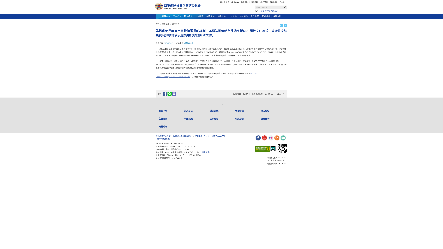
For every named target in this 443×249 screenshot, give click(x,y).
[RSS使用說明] (277, 138)
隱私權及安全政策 (163, 136)
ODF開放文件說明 (202, 136)
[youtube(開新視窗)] (264, 138)
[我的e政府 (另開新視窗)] (273, 149)
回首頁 (222, 2)
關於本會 (163, 111)
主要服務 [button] (221, 16)
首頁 (157, 24)
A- (285, 26)
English (283, 2)
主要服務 (163, 118)
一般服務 (188, 118)
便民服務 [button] (210, 16)
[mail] (283, 138)
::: (156, 15)
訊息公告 (188, 111)
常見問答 (244, 2)
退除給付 (275, 11)
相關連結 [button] (277, 16)
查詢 (285, 7)
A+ (281, 26)
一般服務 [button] (232, 16)
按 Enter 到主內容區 (6, 1)
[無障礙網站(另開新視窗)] (262, 149)
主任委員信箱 (233, 2)
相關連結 (163, 126)
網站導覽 (264, 2)
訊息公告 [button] (177, 16)
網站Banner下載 (219, 136)
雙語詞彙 (274, 2)
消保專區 (254, 2)
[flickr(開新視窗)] (271, 138)
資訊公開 (239, 118)
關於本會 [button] (166, 16)
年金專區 (199, 16)
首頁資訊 (165, 24)
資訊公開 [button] (255, 16)
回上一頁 (280, 94)
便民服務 (265, 111)
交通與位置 (204, 152)
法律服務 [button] (243, 16)
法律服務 (214, 118)
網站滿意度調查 (163, 139)
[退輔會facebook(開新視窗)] (258, 138)
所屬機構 (265, 118)
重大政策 (188, 16)
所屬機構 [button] (266, 16)
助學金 (268, 11)
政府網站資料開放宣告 (182, 136)
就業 (263, 11)
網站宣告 (175, 24)
